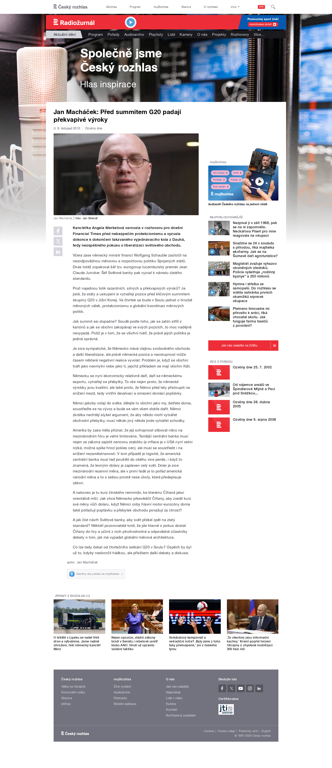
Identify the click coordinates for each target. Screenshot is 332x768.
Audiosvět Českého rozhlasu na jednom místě (237, 204)
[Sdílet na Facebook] (58, 231)
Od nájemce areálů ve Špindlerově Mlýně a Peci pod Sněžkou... (254, 389)
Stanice (186, 6)
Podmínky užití (248, 731)
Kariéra (171, 704)
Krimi (236, 173)
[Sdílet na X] (58, 241)
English (266, 731)
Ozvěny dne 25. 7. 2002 (252, 367)
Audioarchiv (134, 34)
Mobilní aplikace (125, 704)
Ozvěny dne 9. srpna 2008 (254, 419)
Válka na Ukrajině (73, 686)
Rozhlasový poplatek (181, 715)
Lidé (171, 34)
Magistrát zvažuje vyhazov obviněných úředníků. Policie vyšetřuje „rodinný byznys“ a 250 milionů (255, 270)
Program (135, 6)
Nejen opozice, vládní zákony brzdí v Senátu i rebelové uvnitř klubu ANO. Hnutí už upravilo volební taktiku (134, 643)
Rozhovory (240, 34)
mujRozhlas (161, 6)
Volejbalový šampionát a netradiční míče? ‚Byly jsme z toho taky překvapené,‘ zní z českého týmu (194, 643)
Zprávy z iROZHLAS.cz (72, 596)
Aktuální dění (65, 34)
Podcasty (120, 698)
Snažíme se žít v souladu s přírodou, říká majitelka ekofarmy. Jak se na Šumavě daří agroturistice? (255, 249)
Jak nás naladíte (177, 686)
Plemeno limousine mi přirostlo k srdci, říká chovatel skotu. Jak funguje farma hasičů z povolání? (251, 317)
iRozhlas (111, 6)
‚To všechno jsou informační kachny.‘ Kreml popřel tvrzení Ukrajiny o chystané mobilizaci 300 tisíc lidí (250, 643)
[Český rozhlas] (70, 7)
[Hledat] (273, 7)
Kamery (186, 34)
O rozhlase (211, 6)
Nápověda (173, 692)
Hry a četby (219, 173)
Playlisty (156, 34)
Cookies (209, 731)
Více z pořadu (221, 361)
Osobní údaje (226, 731)
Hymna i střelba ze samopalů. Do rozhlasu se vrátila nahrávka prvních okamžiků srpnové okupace (254, 292)
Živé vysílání (219, 186)
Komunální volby (73, 692)
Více (259, 34)
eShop (66, 704)
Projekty (219, 34)
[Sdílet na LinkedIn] (58, 251)
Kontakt (171, 709)
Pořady (114, 34)
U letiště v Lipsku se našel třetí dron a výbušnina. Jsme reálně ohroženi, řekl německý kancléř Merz (77, 643)
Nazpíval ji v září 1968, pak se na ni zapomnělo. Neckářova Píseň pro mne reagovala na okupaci (255, 229)
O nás (202, 34)
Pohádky (217, 179)
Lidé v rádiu (174, 698)
